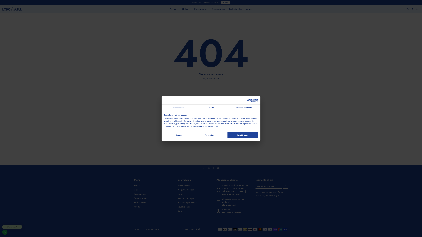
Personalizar (210, 135)
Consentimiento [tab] (178, 108)
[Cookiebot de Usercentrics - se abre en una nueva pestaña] (248, 100)
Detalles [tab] (211, 107)
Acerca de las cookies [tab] (244, 107)
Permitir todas (242, 135)
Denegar (179, 135)
